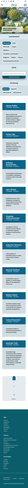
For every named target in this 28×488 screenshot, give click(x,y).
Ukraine (20, 57)
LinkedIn (6, 459)
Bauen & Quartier (8, 438)
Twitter (5, 465)
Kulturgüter (6, 443)
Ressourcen (6, 450)
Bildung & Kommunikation (10, 440)
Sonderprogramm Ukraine (11, 61)
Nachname (6, 92)
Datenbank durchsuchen (14, 77)
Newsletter (21, 478)
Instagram (6, 463)
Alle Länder (6, 43)
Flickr (5, 466)
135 (14, 394)
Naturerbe (6, 425)
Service (5, 431)
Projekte (6, 424)
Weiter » (14, 399)
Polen (14, 43)
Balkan (13, 57)
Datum (5, 89)
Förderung (6, 422)
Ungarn (14, 47)
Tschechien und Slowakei (10, 54)
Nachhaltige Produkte (9, 447)
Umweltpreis (7, 427)
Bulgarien (6, 57)
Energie (5, 441)
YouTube (6, 468)
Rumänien (6, 47)
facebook (6, 461)
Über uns (6, 429)
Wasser (5, 452)
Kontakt (15, 478)
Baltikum (6, 50)
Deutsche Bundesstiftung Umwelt (14, 483)
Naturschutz (7, 449)
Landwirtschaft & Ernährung (11, 445)
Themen (6, 420)
